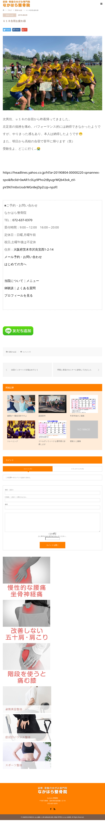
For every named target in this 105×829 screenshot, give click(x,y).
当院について (13, 281)
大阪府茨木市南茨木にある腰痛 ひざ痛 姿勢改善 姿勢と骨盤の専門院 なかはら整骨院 (46, 817)
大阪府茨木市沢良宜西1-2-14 (34, 249)
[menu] (101, 4)
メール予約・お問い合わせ (23, 257)
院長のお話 (9, 15)
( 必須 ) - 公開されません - (16, 497)
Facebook (50, 808)
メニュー (32, 281)
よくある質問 (26, 288)
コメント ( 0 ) (28, 469)
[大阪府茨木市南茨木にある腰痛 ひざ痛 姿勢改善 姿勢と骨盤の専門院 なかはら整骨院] (16, 4)
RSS (54, 808)
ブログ (10, 10)
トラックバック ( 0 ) (77, 469)
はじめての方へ (15, 264)
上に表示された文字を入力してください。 (52, 536)
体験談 (9, 288)
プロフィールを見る (18, 295)
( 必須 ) (9, 489)
